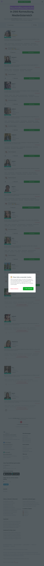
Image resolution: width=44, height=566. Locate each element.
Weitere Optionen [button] (14, 288)
